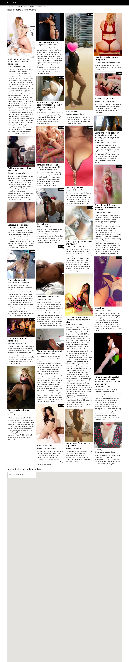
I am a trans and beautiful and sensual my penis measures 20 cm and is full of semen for (107, 380)
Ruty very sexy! (73, 111)
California (32, 6)
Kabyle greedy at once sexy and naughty (79, 242)
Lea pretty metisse (74, 187)
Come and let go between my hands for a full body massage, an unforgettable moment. (107, 136)
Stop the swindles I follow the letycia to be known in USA (78, 319)
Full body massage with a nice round (19, 169)
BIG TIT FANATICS (13, 3)
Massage (99, 449)
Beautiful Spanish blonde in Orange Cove (107, 58)
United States (22, 6)
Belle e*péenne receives (48, 297)
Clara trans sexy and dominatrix (17, 339)
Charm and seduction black (50, 351)
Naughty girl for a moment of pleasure (78, 444)
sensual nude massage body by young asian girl (48, 166)
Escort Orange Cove (104, 98)
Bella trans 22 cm (45, 445)
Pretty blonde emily (17, 280)
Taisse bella (42, 224)
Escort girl (99, 308)
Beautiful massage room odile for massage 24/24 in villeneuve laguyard (49, 104)
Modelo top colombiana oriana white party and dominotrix (19, 61)
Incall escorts (11, 6)
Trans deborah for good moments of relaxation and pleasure (107, 207)
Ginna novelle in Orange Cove (19, 411)
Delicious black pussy (18, 225)
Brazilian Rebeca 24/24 (48, 42)
